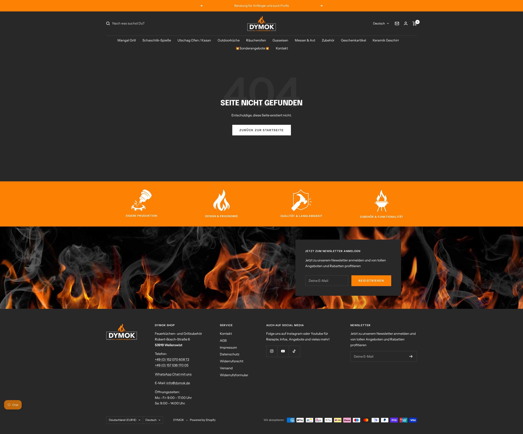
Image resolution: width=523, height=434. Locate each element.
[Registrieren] (411, 356)
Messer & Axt (305, 40)
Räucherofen (256, 40)
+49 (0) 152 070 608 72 (172, 359)
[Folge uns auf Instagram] (271, 351)
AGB (223, 340)
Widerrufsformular (234, 375)
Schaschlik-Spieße (156, 40)
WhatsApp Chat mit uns (173, 374)
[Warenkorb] (414, 23)
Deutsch (379, 23)
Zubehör (328, 40)
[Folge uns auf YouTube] (283, 351)
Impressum (228, 347)
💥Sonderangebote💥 (252, 48)
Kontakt (282, 48)
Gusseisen (280, 40)
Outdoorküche (229, 40)
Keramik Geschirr (386, 40)
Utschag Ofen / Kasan (194, 40)
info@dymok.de (178, 383)
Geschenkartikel (353, 40)
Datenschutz (229, 354)
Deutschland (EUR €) (122, 420)
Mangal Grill (126, 40)
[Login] (406, 23)
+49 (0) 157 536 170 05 (171, 365)
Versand (226, 368)
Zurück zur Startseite (261, 130)
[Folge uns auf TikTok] (294, 351)
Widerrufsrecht (231, 361)
